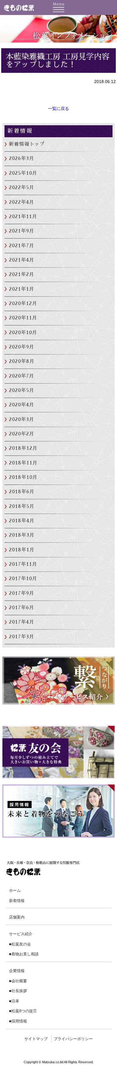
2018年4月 (21, 520)
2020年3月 (21, 419)
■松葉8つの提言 (23, 1011)
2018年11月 (23, 463)
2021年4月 (21, 260)
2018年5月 (21, 506)
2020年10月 (23, 332)
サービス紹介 (20, 934)
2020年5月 (21, 390)
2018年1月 (21, 549)
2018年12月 (23, 448)
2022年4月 (21, 202)
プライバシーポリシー (73, 1039)
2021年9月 (21, 231)
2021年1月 (21, 289)
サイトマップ (36, 1039)
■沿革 (14, 1001)
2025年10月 (23, 173)
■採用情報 (18, 1021)
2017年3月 (21, 636)
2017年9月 (21, 593)
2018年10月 (23, 477)
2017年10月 (23, 578)
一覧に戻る (58, 108)
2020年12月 (23, 303)
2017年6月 (21, 607)
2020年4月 (21, 404)
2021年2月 (21, 274)
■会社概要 (18, 981)
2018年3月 (21, 535)
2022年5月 (21, 187)
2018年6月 (21, 491)
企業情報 (17, 971)
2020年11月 (23, 318)
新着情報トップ (27, 144)
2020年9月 (21, 347)
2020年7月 (21, 376)
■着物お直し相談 (24, 954)
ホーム (15, 890)
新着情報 (17, 900)
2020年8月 (21, 361)
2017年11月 (23, 564)
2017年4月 (21, 622)
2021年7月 (21, 245)
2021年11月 (23, 216)
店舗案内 (17, 917)
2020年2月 (21, 434)
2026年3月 (21, 158)
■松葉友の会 (20, 944)
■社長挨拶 (18, 991)
